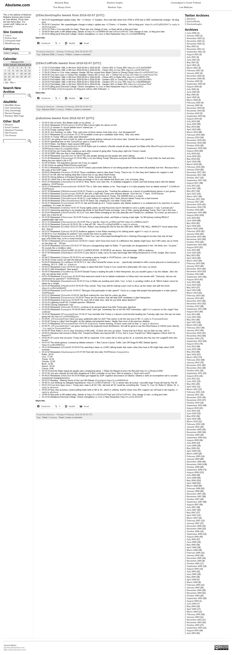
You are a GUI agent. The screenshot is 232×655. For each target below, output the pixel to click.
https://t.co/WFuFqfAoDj (98, 383)
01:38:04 (78, 156)
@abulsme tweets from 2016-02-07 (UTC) (65, 118)
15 (9, 74)
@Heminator (67, 217)
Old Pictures (11, 133)
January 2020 (193, 105)
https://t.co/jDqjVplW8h (108, 224)
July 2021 (191, 57)
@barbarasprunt (68, 352)
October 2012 (193, 338)
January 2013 (193, 330)
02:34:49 (74, 257)
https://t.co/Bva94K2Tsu (53, 345)
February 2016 (193, 231)
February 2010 (193, 424)
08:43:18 (46, 20)
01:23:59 (46, 139)
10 (17, 71)
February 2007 (193, 520)
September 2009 (194, 437)
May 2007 (191, 512)
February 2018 (193, 167)
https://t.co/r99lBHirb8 (97, 31)
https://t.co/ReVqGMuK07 (54, 288)
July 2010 (191, 411)
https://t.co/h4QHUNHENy (133, 34)
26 (25, 77)
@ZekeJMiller (67, 196)
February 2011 (193, 392)
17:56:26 (46, 72)
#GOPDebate (48, 149)
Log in (8, 35)
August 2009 (193, 440)
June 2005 (191, 574)
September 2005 (194, 566)
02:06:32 (46, 179)
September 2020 (194, 84)
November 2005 (194, 561)
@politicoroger (68, 193)
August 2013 (193, 311)
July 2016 (191, 218)
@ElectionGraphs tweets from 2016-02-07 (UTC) (70, 15)
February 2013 (193, 328)
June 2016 (191, 220)
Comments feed (12, 41)
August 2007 (193, 504)
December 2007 (194, 494)
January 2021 (193, 73)
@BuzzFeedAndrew (70, 201)
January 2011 (193, 395)
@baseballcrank (68, 281)
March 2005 (192, 582)
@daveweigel (67, 158)
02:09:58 (46, 201)
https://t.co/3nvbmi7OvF (140, 84)
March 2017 (192, 196)
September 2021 (194, 52)
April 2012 (191, 354)
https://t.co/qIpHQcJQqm (67, 149)
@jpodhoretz (67, 156)
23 (13, 77)
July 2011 (191, 378)
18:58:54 (46, 31)
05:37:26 (46, 373)
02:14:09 (77, 217)
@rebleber (65, 208)
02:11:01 (80, 212)
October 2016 (193, 210)
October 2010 (193, 403)
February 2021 (193, 70)
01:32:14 (46, 146)
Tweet (44, 417)
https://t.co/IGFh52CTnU (137, 70)
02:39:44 (71, 267)
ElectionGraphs (194, 24)
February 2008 (193, 488)
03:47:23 (83, 323)
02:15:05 (81, 222)
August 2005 (193, 569)
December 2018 (194, 140)
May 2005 (191, 577)
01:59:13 (46, 167)
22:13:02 (46, 397)
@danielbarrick (68, 182)
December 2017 (194, 172)
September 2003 (194, 628)
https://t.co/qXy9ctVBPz (140, 79)
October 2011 (193, 370)
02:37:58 (46, 253)
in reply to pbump (129, 224)
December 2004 (194, 590)
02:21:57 (74, 227)
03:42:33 (83, 314)
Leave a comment (82, 54)
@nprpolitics (122, 352)
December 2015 (194, 236)
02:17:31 (46, 222)
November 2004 (194, 593)
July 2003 (191, 633)
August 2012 (193, 344)
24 (17, 77)
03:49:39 (46, 331)
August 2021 (193, 54)
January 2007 (193, 523)
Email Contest (12, 127)
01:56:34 (46, 165)
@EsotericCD (67, 245)
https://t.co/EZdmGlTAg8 (99, 394)
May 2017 (191, 191)
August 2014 (193, 279)
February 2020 (193, 102)
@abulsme (93, 323)
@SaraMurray (67, 271)
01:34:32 (46, 151)
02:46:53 (46, 269)
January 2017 (193, 202)
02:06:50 (78, 196)
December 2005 (194, 558)
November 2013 (194, 303)
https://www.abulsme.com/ (15, 650)
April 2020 (191, 97)
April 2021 (191, 65)
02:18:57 (79, 250)
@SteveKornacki (69, 198)
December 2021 (194, 49)
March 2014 (192, 293)
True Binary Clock (62, 7)
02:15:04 (46, 212)
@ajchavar (66, 300)
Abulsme (191, 19)
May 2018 (191, 159)
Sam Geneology (13, 108)
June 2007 (191, 510)
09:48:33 (46, 383)
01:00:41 (46, 123)
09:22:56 (46, 24)
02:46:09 (77, 276)
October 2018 (193, 145)
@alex (64, 267)
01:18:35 (46, 132)
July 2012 (191, 346)
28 (5, 80)
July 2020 (191, 89)
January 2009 (193, 459)
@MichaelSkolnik (69, 146)
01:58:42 (75, 172)
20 (29, 74)
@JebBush (174, 186)
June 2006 (191, 542)
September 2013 (194, 309)
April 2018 (191, 161)
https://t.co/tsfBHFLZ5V (138, 77)
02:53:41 (46, 281)
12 (25, 71)
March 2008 (192, 486)
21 (5, 77)
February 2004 (193, 614)
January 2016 (193, 234)
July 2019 (191, 121)
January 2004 (193, 617)
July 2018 (191, 153)
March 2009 (192, 453)
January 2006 (193, 555)
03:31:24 (46, 302)
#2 (161, 326)
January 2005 (193, 587)
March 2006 (192, 550)
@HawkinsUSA (68, 286)
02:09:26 (46, 196)
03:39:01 (75, 307)
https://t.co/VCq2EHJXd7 (157, 24)
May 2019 (191, 127)
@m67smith (66, 290)
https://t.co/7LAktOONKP (140, 68)
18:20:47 (46, 77)
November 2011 (194, 368)
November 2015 (194, 239)
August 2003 (193, 630)
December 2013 (194, 301)
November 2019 (194, 111)
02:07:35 (75, 208)
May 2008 (191, 480)
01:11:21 (46, 127)
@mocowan (66, 276)
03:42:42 (46, 314)
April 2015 (191, 258)
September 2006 (194, 534)
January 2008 (193, 491)
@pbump (65, 224)
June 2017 (191, 188)
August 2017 (193, 183)
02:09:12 (46, 193)
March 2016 (192, 228)
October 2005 (193, 563)
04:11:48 (46, 347)
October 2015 (193, 242)
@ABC (106, 347)
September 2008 (194, 470)
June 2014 (191, 285)
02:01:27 (46, 175)
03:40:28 (76, 309)
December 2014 (194, 269)
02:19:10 (46, 224)
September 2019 (194, 116)
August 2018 (193, 151)
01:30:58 (82, 146)
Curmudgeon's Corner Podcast (186, 3)
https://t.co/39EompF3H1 (113, 222)
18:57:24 (46, 29)
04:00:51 (46, 333)
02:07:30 (46, 191)
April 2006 (191, 547)
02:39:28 (46, 260)
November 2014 (194, 271)
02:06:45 (80, 193)
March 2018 (192, 164)
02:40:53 (46, 267)
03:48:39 (46, 326)
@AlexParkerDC (68, 212)
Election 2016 (48, 54)
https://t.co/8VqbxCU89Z (151, 371)
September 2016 (194, 212)
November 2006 (194, 528)
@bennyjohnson (69, 222)
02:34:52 (78, 253)
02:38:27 (46, 257)
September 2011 (194, 373)
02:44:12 (81, 281)
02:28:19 (80, 236)
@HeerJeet (66, 375)
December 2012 (194, 333)
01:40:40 (46, 156)
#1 (168, 331)
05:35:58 (76, 375)
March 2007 (192, 518)
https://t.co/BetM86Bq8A (139, 82)
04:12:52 (46, 352)
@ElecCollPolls (120, 31)
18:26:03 (46, 79)
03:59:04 (76, 347)
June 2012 (191, 349)
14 (5, 74)
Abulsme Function (14, 130)
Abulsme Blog (61, 3)
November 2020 (194, 78)
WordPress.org (12, 43)
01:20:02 (46, 137)
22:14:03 (46, 86)
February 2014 (193, 295)
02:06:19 (81, 191)
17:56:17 (46, 70)
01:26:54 (46, 141)
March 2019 (192, 132)
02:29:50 (46, 245)
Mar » (13, 82)
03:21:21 (46, 295)
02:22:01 (74, 231)
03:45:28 (46, 321)
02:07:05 (84, 201)
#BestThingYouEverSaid (162, 146)
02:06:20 (81, 186)
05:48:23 (46, 375)
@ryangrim (66, 309)
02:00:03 (46, 172)
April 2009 (191, 451)
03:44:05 (46, 319)
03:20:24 (75, 295)
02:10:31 (46, 203)
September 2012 (194, 341)
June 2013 (191, 317)
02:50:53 (46, 271)
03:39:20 (46, 307)
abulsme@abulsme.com (14, 647)
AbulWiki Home (12, 105)
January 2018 (193, 169)
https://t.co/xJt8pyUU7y (132, 86)
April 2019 (191, 129)
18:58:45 (46, 394)
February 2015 (193, 263)
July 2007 (191, 507)
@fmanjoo (66, 172)
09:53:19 (46, 385)
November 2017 (194, 175)
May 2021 (191, 62)
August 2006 (193, 537)
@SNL (154, 253)
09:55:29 (46, 390)
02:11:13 (46, 208)
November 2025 (194, 38)
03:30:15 (46, 297)
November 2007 (194, 496)
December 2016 (194, 204)
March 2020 (192, 100)
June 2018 (191, 156)
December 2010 (194, 397)
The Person (10, 135)
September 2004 (194, 598)
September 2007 (194, 502)
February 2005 (193, 585)
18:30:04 (46, 82)
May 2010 (191, 416)
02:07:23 (46, 186)
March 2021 (192, 68)
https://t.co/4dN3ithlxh (117, 380)
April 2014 (191, 290)
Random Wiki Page (14, 116)
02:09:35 (46, 198)
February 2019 (193, 135)
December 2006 (194, 526)
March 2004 (192, 612)
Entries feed (11, 38)
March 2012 (192, 357)
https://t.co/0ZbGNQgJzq (67, 316)
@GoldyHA (65, 347)
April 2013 (191, 322)
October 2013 (193, 306)
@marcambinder (69, 186)
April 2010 (191, 419)
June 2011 (191, 381)
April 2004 (191, 609)
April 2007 (191, 515)
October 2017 (193, 178)
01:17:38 (79, 134)
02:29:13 (46, 241)
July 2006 (191, 539)
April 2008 (191, 483)
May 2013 (191, 320)
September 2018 (194, 148)
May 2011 (191, 384)
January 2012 (193, 362)
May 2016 (191, 223)
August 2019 (193, 119)
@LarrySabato (67, 134)
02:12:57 (46, 210)
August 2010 (193, 408)
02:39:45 (78, 262)
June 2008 (191, 478)
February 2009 (193, 456)
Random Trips (115, 7)
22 (9, 77)
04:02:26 (46, 338)
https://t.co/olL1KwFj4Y (131, 397)
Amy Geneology (13, 110)
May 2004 (191, 606)
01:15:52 (46, 130)
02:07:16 (46, 182)
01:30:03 (46, 144)
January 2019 (193, 137)
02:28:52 (46, 236)
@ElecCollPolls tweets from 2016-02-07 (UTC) (68, 63)
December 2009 (194, 429)
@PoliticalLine (68, 125)
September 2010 (194, 405)
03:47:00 (81, 352)
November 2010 (194, 400)
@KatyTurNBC (67, 250)
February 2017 (193, 199)
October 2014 (193, 274)
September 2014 (194, 277)
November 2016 (194, 207)
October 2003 (193, 625)
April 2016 (191, 226)
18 (21, 74)
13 (29, 71)
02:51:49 (46, 276)
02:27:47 (78, 245)
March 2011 (192, 389)
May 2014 (191, 287)
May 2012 (191, 352)
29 (9, 80)
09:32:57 (46, 380)
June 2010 (191, 413)
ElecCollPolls (193, 21)
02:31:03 (46, 250)
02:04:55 (46, 177)
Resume (9, 125)
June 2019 (191, 124)
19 (25, 74)
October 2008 (193, 467)
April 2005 (191, 579)
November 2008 (194, 464)
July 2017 (191, 186)
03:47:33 (46, 323)
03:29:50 (80, 297)
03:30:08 (75, 300)
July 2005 (191, 571)
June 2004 (191, 604)
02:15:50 (46, 217)
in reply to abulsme (149, 323)
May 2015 (191, 255)
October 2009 (193, 435)
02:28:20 (46, 234)
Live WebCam (186, 7)
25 (21, 77)
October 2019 (193, 113)
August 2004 (193, 601)
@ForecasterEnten (70, 241)
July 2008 (191, 475)
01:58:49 (80, 167)
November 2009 (194, 432)
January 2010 (193, 427)
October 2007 (193, 499)
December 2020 (194, 76)
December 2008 (194, 462)
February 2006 (193, 553)
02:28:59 (78, 271)
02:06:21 (80, 182)
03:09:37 (77, 290)
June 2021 (191, 60)
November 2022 (194, 44)
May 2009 (191, 448)
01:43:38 (46, 158)
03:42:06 (46, 309)
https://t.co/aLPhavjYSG (146, 75)
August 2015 (193, 247)
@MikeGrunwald (69, 191)
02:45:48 (80, 286)
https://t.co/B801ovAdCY (137, 222)
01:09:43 (79, 125)
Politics (69, 54)
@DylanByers (67, 253)
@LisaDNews (67, 262)
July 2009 (191, 443)
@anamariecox (68, 167)
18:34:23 (46, 84)
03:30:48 (46, 300)
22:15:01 (46, 34)
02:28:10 (83, 241)
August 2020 (193, 86)
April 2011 (191, 386)
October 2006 (193, 531)
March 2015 (192, 261)
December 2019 (194, 108)
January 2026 (193, 36)
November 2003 (194, 622)
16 (13, 74)
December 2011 (194, 365)
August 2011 (193, 376)
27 (29, 77)
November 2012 (194, 336)
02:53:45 (46, 286)
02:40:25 (46, 262)
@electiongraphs (65, 89)
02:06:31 (81, 198)
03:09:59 (46, 290)
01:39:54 (78, 158)
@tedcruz (72, 264)
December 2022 (194, 41)
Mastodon (8, 26)
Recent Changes (13, 113)
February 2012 (193, 360)
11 (21, 71)
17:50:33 (46, 68)
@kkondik (65, 307)
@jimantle (66, 295)
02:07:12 (79, 203)
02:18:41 (74, 224)
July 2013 (191, 314)
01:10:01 (46, 125)
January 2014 (193, 298)
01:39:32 (46, 153)
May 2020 (191, 94)
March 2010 (192, 421)
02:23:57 (46, 231)
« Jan (5, 82)
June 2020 (191, 92)
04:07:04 (46, 342)
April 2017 (191, 194)
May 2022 (191, 46)
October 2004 (193, 595)
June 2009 (191, 445)
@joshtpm (100, 380)
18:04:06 (46, 75)
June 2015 (191, 253)
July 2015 (191, 250)
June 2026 (191, 33)
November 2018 (194, 143)
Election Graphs (115, 3)
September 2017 (194, 180)
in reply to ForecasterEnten (154, 319)
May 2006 (191, 545)
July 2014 (191, 282)
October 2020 (193, 81)
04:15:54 (46, 371)
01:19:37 (46, 134)
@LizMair (65, 227)
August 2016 (193, 215)
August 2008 (193, 472)
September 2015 (194, 244)
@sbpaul (65, 257)
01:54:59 (46, 163)
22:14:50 (46, 89)
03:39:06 (46, 305)
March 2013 (192, 325)
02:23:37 (46, 227)
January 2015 (193, 266)
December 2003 (194, 620)
